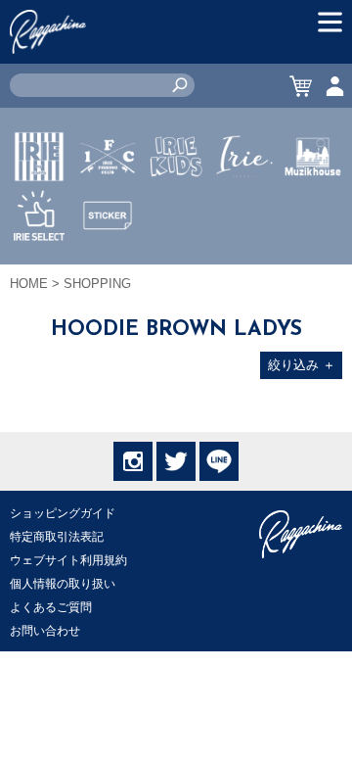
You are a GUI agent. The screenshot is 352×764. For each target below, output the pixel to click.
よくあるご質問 (51, 607)
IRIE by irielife (39, 214)
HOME (29, 283)
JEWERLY (244, 203)
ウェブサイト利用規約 (68, 560)
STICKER (107, 261)
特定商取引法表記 (57, 537)
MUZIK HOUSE (313, 214)
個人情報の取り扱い (62, 584)
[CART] (301, 86)
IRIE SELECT (39, 273)
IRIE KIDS (176, 214)
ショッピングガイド (62, 513)
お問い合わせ (45, 631)
